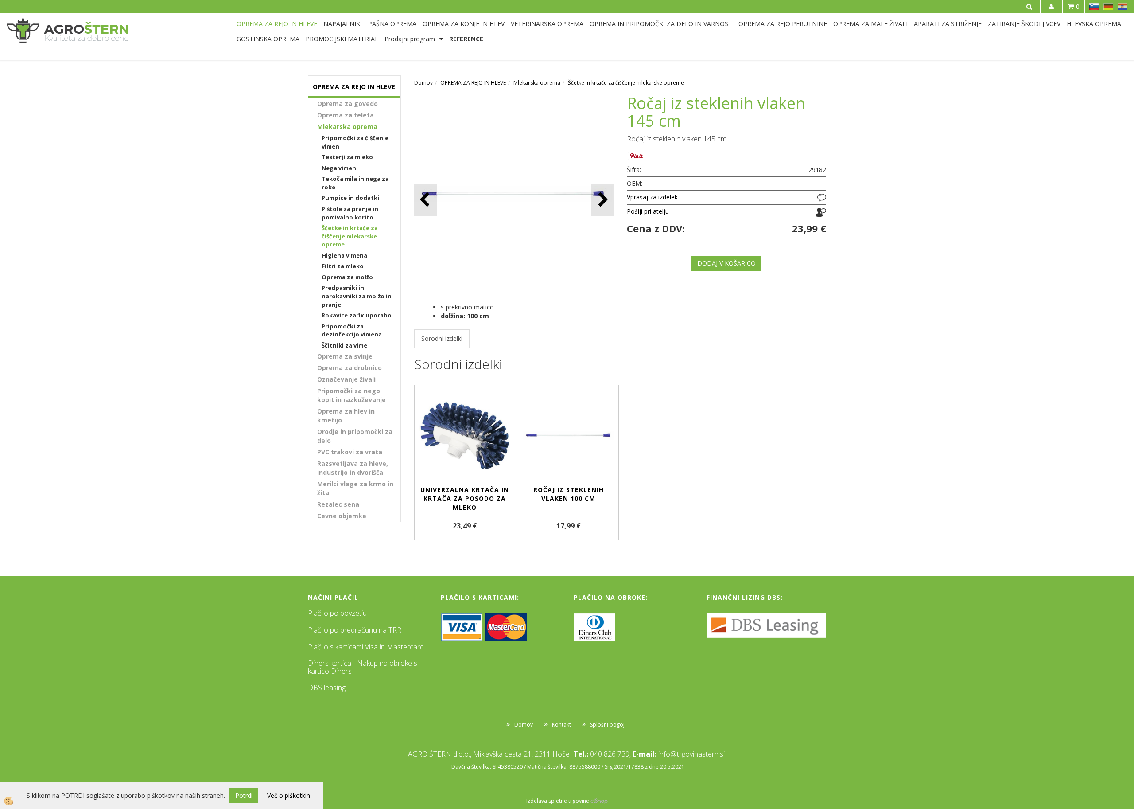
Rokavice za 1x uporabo (357, 315)
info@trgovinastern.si (691, 754)
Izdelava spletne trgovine (557, 801)
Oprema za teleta (345, 115)
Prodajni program (409, 39)
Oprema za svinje (345, 356)
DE (1108, 6)
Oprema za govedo (347, 103)
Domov (423, 82)
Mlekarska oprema (347, 126)
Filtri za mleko (343, 266)
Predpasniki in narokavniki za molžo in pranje (357, 296)
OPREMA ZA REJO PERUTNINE (782, 24)
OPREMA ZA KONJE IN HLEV (464, 24)
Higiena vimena (344, 255)
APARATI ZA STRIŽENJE (948, 24)
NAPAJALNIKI (342, 24)
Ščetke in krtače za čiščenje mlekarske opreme (350, 236)
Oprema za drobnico (349, 367)
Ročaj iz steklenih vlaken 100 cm (568, 494)
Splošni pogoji (608, 724)
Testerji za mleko (347, 157)
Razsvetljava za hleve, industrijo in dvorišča (352, 468)
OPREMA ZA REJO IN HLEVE (277, 24)
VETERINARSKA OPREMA (547, 24)
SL (1094, 6)
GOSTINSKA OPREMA (268, 39)
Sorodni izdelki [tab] (441, 338)
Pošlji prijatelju (648, 211)
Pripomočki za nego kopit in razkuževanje (351, 395)
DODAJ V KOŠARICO (726, 263)
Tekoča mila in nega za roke (355, 183)
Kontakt (561, 724)
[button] (602, 200)
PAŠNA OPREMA (392, 24)
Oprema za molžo (347, 277)
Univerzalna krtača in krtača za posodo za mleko (464, 498)
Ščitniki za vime (344, 345)
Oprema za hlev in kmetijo (346, 415)
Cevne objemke (341, 516)
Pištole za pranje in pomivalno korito (350, 213)
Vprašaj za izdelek (652, 197)
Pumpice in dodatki (350, 198)
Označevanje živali (346, 379)
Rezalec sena (338, 504)
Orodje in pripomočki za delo (354, 436)
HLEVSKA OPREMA (1094, 24)
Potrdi (243, 795)
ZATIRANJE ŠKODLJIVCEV (1024, 24)
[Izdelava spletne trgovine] (599, 801)
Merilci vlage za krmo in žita (355, 488)
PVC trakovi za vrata (349, 452)
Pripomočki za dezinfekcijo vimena (352, 330)
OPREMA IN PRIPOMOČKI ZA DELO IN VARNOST (661, 24)
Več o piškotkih (288, 795)
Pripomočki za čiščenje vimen (355, 142)
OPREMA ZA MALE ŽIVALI (870, 24)
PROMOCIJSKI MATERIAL (342, 39)
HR (1122, 6)
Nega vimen (339, 168)
